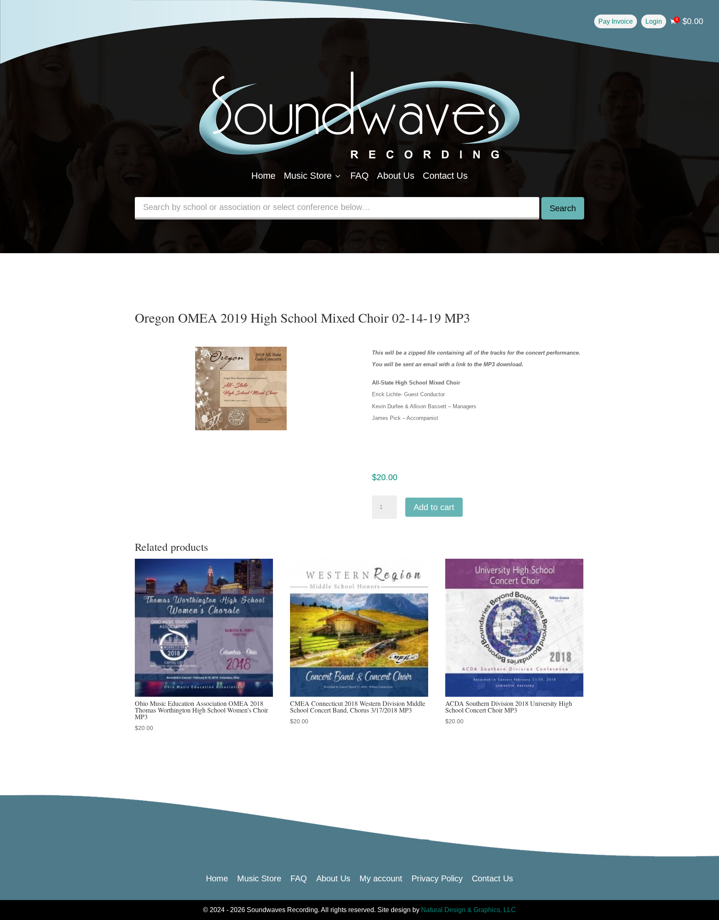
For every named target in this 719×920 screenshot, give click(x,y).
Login (653, 21)
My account (381, 877)
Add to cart (434, 507)
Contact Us (445, 175)
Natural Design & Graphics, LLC (468, 909)
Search (563, 208)
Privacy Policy (437, 877)
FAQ (359, 175)
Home (263, 175)
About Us (395, 175)
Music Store (313, 175)
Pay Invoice (615, 21)
